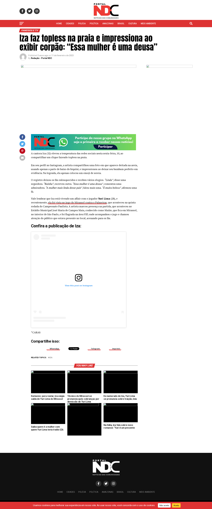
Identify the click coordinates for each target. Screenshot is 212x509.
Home (59, 23)
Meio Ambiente (148, 23)
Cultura (132, 23)
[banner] (83, 149)
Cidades (70, 23)
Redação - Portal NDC (41, 58)
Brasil (121, 23)
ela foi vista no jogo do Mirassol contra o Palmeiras (77, 202)
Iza (50, 358)
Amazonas (107, 23)
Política (94, 23)
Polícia (82, 23)
